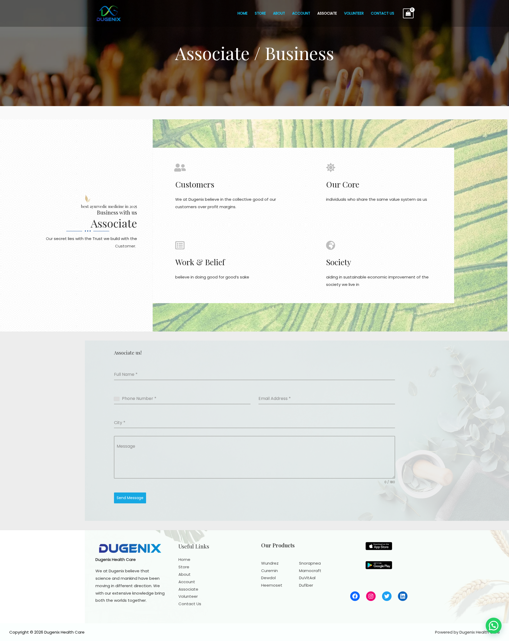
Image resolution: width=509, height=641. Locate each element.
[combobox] (118, 399)
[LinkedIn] (402, 596)
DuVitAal (307, 578)
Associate (327, 13)
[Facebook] (355, 596)
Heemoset (271, 585)
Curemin (269, 570)
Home (243, 13)
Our (49, 238)
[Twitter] (387, 596)
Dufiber (306, 585)
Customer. (126, 246)
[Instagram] (371, 596)
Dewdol (268, 578)
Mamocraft (310, 570)
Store (260, 13)
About (279, 13)
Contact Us (382, 13)
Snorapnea (310, 563)
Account (301, 13)
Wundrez (270, 563)
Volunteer (354, 13)
